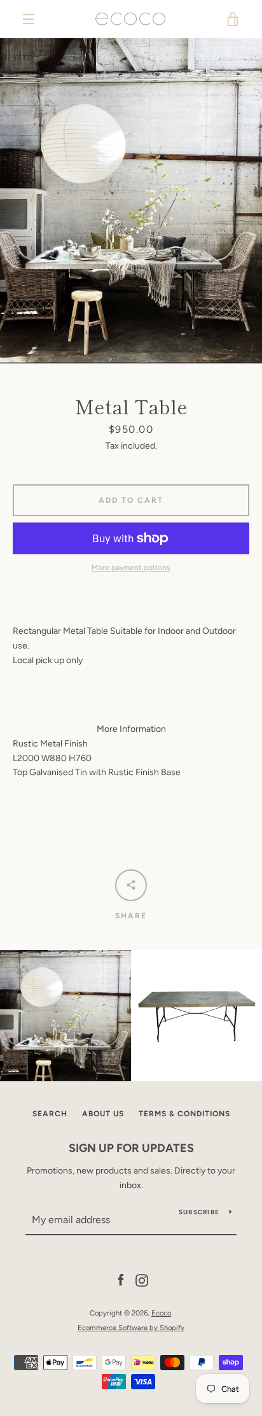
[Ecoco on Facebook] (120, 1280)
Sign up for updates (131, 1148)
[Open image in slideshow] (131, 200)
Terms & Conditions (184, 1113)
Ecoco (161, 1312)
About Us (103, 1113)
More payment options (131, 567)
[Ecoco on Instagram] (141, 1280)
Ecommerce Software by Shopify (131, 1327)
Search (49, 1113)
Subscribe (199, 1212)
